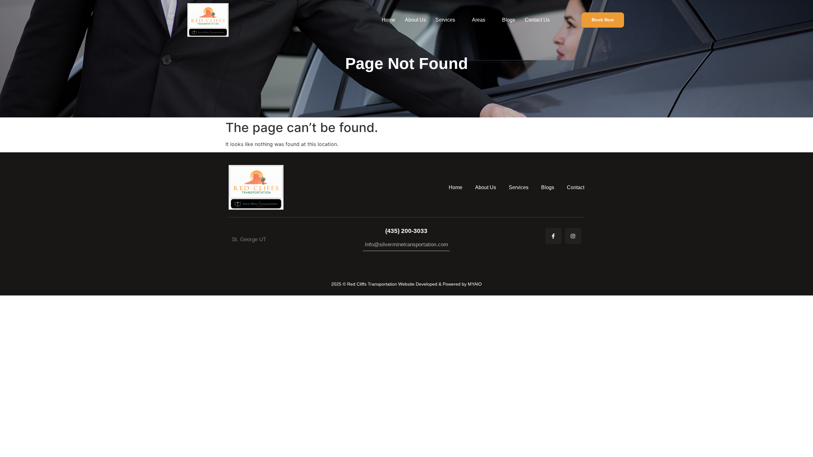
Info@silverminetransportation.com (406, 245)
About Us (415, 20)
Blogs (508, 20)
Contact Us (537, 20)
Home (388, 20)
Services (445, 20)
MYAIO (475, 284)
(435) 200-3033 (406, 231)
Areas (478, 20)
